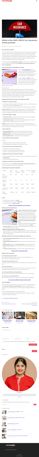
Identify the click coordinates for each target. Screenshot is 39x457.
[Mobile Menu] (36, 0)
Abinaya (4, 46)
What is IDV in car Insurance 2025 (19, 250)
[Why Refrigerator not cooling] (4, 424)
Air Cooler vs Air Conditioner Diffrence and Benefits (17, 435)
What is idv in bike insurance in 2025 (19, 321)
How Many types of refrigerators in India (15, 411)
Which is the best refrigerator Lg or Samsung (19, 205)
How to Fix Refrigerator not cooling (14, 429)
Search (3, 349)
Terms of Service (13, 449)
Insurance (10, 46)
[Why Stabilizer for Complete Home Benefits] (4, 418)
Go (34, 404)
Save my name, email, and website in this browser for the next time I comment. (19, 341)
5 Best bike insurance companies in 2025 (31, 321)
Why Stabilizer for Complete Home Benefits (15, 417)
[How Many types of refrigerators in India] (4, 412)
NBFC (24, 78)
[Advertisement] (19, 9)
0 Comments (13, 412)
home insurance (11, 298)
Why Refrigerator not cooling (13, 423)
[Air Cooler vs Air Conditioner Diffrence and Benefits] (4, 436)
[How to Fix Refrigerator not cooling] (4, 430)
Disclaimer (19, 454)
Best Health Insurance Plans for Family (7, 321)
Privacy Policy (7, 449)
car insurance (6, 298)
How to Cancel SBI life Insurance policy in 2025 (19, 279)
